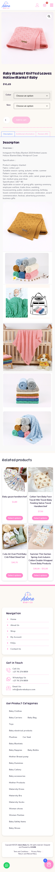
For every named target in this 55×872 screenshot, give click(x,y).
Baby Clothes (15, 711)
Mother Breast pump (18, 756)
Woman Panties (16, 815)
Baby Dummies (16, 763)
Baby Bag (32, 717)
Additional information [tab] (25, 134)
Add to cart (21, 120)
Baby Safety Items (17, 821)
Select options (14, 518)
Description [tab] (8, 134)
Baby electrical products (20, 730)
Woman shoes (16, 808)
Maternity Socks (16, 802)
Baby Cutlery (15, 769)
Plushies (13, 737)
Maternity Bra (15, 795)
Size (8, 105)
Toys (11, 724)
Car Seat (27, 737)
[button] (51, 5)
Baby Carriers (15, 717)
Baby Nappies (15, 750)
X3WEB (33, 847)
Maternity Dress (16, 789)
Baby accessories (17, 776)
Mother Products (17, 782)
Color (8, 94)
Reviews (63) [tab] (43, 134)
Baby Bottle (33, 750)
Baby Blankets (16, 743)
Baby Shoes (14, 828)
